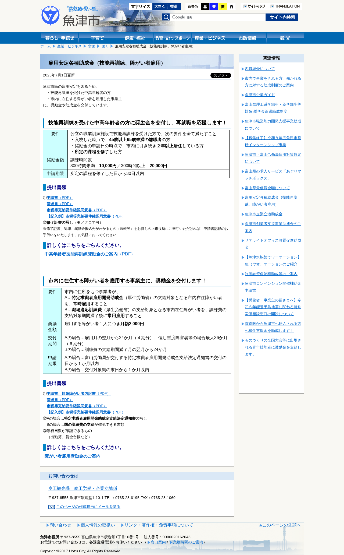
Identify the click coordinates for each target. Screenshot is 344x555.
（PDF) (85, 412)
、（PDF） (79, 393)
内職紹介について (260, 68)
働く (105, 46)
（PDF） (60, 197)
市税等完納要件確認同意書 (69, 210)
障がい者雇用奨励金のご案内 (73, 456)
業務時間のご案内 (188, 542)
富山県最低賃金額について (267, 188)
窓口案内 (158, 542)
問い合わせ (60, 525)
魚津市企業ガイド (260, 95)
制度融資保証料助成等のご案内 (271, 274)
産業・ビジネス (69, 46)
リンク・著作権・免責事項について (158, 525)
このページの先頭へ (281, 525)
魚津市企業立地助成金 (263, 214)
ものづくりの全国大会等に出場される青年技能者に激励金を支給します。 (273, 347)
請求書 (52, 204)
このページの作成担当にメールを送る (88, 506)
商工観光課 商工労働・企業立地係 (82, 488)
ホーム (45, 46)
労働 (91, 46)
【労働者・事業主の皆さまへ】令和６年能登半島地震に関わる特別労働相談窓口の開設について (273, 307)
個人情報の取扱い (98, 525)
